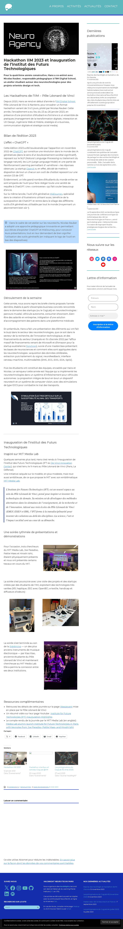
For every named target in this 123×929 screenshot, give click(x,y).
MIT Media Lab (12, 481)
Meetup (76, 906)
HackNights (65, 886)
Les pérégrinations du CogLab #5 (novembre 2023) (100, 143)
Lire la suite (91, 167)
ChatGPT (18, 151)
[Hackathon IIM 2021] (15, 758)
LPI (52, 891)
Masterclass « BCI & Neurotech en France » (103, 205)
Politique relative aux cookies (69, 925)
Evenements (13, 787)
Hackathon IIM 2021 (12, 767)
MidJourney (56, 194)
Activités (74, 6)
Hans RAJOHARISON (41, 787)
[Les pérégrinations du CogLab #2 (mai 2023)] (66, 758)
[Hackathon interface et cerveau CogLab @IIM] (40, 758)
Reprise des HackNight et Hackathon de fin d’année (103, 76)
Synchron (31, 346)
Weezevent (66, 706)
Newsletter (26, 787)
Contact (111, 6)
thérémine (15, 646)
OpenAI (30, 168)
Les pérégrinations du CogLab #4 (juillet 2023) (101, 909)
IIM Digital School (65, 101)
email (69, 909)
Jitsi (55, 901)
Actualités (92, 6)
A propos (56, 6)
